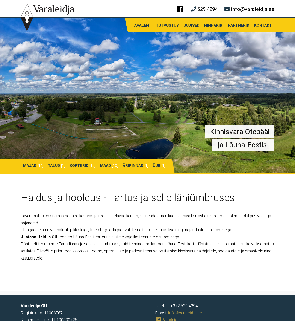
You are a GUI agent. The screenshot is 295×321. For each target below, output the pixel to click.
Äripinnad (133, 165)
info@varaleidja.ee (185, 312)
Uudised (191, 25)
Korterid (79, 165)
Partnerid (238, 25)
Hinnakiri (214, 25)
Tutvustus (167, 25)
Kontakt (263, 25)
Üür (156, 165)
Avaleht (142, 25)
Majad (29, 165)
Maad (105, 165)
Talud (54, 165)
